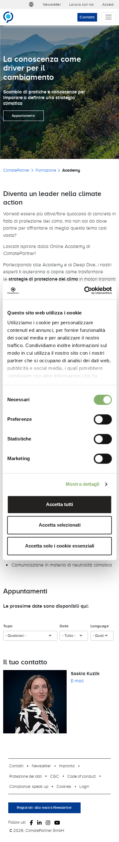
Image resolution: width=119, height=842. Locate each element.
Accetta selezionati (60, 525)
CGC (54, 776)
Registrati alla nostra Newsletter (44, 807)
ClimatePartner (16, 170)
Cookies (63, 786)
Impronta (67, 766)
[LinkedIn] (39, 822)
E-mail (77, 680)
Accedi (108, 4)
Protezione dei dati (25, 776)
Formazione (46, 170)
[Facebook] (31, 822)
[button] (31, 4)
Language (99, 626)
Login (84, 786)
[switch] (103, 419)
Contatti (87, 17)
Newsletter (52, 4)
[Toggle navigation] (108, 17)
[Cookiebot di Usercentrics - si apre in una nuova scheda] (85, 290)
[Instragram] (48, 822)
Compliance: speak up (28, 786)
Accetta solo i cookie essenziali (59, 545)
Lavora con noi (81, 4)
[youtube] (57, 822)
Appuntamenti (23, 115)
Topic (8, 626)
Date (64, 626)
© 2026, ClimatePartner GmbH (36, 830)
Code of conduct (81, 776)
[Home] (11, 17)
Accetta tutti (59, 504)
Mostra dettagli (83, 484)
